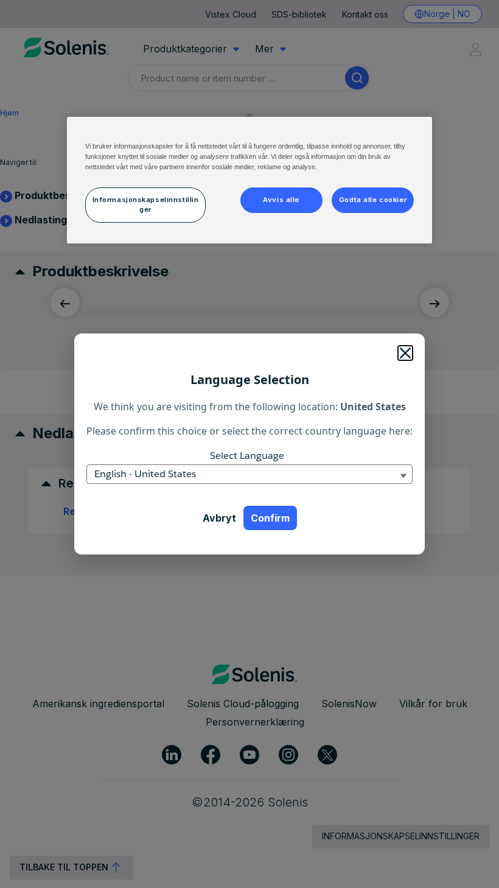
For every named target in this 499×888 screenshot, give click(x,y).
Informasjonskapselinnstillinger (145, 204)
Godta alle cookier (373, 199)
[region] (249, 180)
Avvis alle (281, 199)
